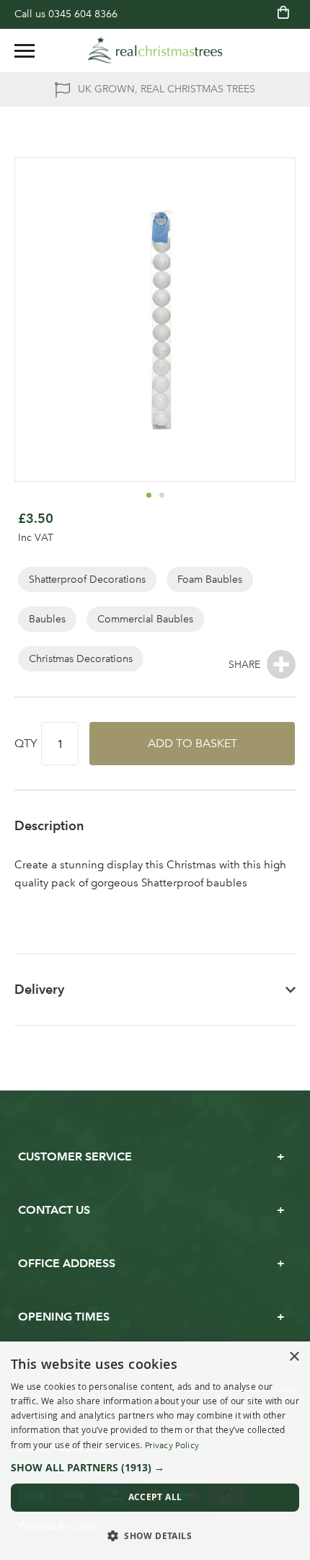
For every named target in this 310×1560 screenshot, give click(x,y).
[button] (148, 495)
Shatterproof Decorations (87, 579)
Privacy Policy (172, 1445)
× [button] (293, 1357)
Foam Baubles (209, 579)
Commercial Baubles (145, 619)
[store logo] (155, 50)
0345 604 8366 (83, 14)
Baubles (47, 619)
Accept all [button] (155, 1497)
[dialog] (155, 1450)
